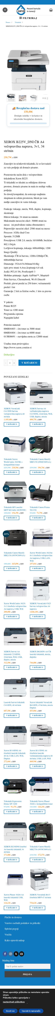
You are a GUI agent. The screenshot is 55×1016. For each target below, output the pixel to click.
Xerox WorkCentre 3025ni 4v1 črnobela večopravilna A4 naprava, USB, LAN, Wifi (41, 557)
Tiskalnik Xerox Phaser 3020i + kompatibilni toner (41, 802)
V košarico (29, 362)
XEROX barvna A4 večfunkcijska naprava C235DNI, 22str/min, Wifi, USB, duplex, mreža (41, 412)
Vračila (8, 934)
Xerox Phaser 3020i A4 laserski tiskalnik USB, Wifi (14, 897)
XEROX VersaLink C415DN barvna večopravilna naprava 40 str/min (14, 412)
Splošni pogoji (11, 928)
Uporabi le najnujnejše (31, 1011)
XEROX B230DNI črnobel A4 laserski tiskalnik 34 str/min (15, 849)
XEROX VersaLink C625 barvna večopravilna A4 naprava (40, 606)
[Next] (45, 70)
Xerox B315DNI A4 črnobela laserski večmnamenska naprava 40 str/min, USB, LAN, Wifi (41, 754)
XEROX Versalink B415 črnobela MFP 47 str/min (40, 896)
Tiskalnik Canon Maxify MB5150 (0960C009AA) (40, 460)
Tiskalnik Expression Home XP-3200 (13, 802)
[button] (5, 10)
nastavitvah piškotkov (14, 1001)
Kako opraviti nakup (14, 940)
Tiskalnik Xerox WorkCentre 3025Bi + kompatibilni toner (13, 462)
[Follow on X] (16, 953)
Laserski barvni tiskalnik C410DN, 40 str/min (14, 703)
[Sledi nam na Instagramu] (10, 953)
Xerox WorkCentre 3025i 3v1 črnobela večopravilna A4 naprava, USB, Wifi (15, 606)
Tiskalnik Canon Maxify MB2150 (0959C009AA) (14, 554)
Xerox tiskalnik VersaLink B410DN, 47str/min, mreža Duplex (41, 705)
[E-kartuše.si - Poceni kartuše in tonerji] (28, 10)
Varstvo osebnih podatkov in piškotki (22, 923)
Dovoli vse (10, 1011)
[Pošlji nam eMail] (21, 953)
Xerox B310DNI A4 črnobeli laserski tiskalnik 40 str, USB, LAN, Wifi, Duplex (15, 754)
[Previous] (11, 70)
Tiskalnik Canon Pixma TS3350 (40, 508)
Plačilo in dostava (13, 917)
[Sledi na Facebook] (5, 953)
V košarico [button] (11, 424)
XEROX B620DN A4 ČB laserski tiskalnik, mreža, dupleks (40, 654)
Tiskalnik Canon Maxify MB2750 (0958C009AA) (40, 848)
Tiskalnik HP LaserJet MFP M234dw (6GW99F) (15, 508)
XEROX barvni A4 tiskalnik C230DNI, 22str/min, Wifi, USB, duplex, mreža (13, 655)
